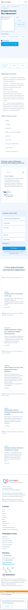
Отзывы (14, 65)
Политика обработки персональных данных (12, 493)
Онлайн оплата (5, 523)
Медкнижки (4, 536)
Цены (3, 511)
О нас (3, 509)
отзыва (19, 20)
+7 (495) (6, 555)
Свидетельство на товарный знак (10, 529)
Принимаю (7, 606)
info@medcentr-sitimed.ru (8, 564)
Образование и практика (5, 65)
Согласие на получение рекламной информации (13, 494)
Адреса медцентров (7, 562)
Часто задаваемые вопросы (8, 527)
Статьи (22, 65)
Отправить (14, 248)
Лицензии (4, 517)
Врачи (3, 519)
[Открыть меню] (26, 2)
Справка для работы (7, 544)
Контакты (4, 525)
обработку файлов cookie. (8, 602)
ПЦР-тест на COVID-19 (7, 542)
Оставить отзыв (20, 24)
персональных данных (14, 253)
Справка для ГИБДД (7, 540)
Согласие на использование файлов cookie (12, 496)
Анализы (4, 548)
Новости (4, 513)
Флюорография (6, 546)
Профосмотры (5, 538)
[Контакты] (22, 2)
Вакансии (4, 521)
